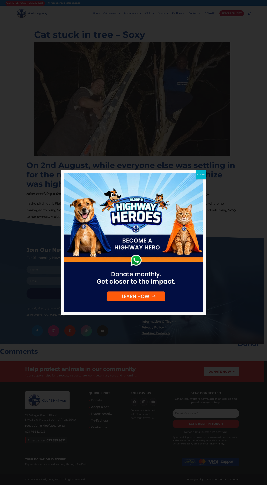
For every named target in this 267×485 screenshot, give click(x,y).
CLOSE (201, 174)
